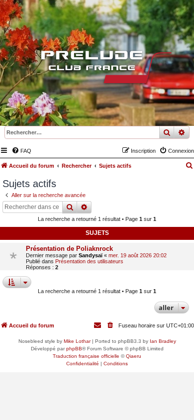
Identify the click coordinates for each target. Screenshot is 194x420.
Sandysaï (90, 255)
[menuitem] (21, 151)
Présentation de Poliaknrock (69, 248)
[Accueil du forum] (97, 69)
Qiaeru (133, 356)
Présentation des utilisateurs (89, 261)
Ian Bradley (163, 341)
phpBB (74, 348)
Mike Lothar (77, 341)
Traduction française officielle (86, 356)
